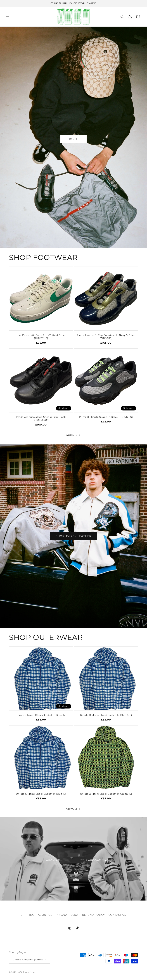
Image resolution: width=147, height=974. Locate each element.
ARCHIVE (53, 860)
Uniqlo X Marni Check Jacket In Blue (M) (41, 715)
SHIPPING (27, 914)
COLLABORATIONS (94, 860)
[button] (7, 17)
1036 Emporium (26, 972)
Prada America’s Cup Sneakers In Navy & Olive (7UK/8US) (106, 337)
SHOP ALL (73, 139)
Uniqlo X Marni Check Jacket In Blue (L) (41, 793)
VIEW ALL (73, 435)
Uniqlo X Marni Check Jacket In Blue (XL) (106, 715)
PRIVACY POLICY (67, 914)
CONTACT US (117, 914)
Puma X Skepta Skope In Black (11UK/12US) (106, 416)
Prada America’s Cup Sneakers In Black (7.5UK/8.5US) (41, 418)
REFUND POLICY (93, 914)
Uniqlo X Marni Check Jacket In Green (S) (106, 793)
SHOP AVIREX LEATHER (73, 536)
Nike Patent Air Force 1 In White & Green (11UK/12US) (41, 337)
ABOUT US (45, 914)
